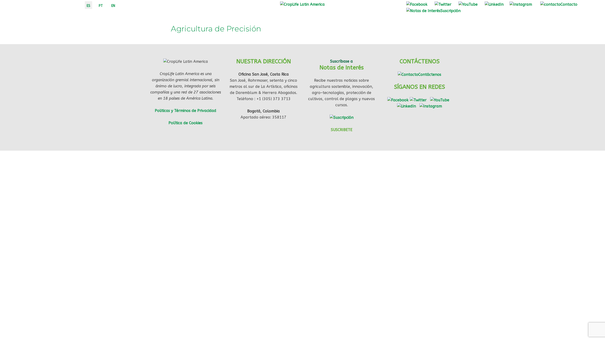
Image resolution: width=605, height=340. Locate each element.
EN (113, 6)
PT (101, 6)
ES (88, 6)
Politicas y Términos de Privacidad (185, 110)
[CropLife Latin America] (302, 4)
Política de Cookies (186, 123)
